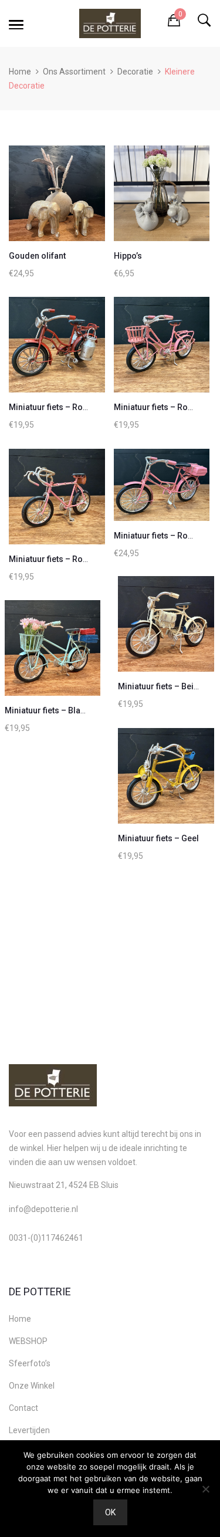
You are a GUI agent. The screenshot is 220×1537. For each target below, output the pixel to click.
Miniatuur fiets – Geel (158, 838)
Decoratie (135, 71)
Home (20, 71)
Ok (110, 1512)
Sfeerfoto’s (29, 1363)
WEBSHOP (28, 1341)
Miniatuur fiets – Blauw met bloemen (74, 710)
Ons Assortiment (74, 71)
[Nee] (205, 1489)
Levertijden (29, 1430)
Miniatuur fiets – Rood (51, 407)
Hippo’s (128, 255)
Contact (23, 1408)
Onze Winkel (32, 1385)
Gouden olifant (37, 255)
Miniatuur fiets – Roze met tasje (69, 559)
